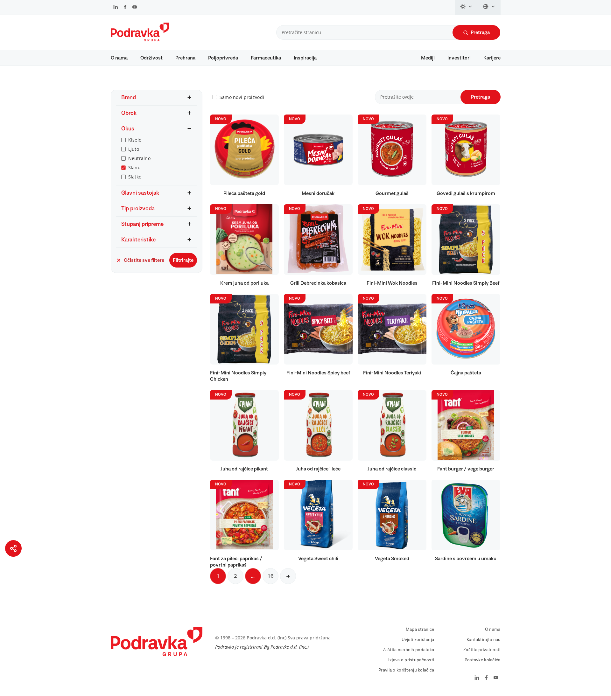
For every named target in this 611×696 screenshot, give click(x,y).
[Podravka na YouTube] (134, 7)
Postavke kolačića (483, 660)
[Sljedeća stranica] (288, 576)
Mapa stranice (420, 629)
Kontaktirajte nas (484, 639)
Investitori (459, 57)
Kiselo (135, 140)
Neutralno (139, 158)
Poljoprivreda (223, 57)
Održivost (151, 57)
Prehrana (185, 57)
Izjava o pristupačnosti (411, 660)
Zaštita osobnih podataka (408, 650)
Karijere (492, 57)
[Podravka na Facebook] (125, 7)
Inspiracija (305, 57)
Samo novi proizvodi (242, 97)
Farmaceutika (266, 57)
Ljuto (133, 149)
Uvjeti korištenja (418, 639)
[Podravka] (140, 39)
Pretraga (480, 32)
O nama (119, 57)
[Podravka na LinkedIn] (115, 7)
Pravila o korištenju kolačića (406, 670)
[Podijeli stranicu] (13, 548)
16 (270, 576)
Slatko (135, 177)
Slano (134, 167)
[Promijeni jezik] (489, 7)
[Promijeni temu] (466, 7)
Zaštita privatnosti (481, 650)
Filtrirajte (183, 260)
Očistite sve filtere (144, 260)
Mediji (428, 57)
